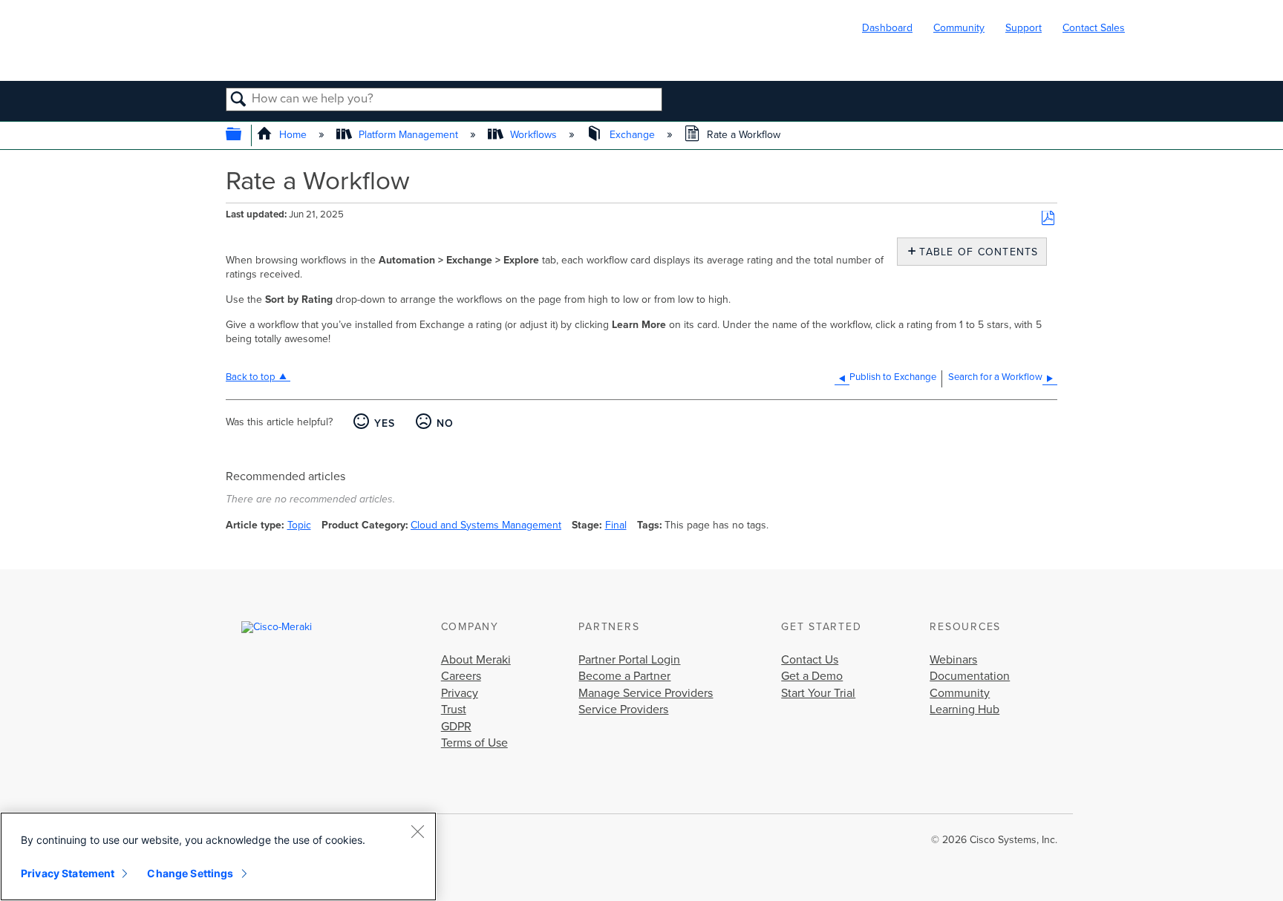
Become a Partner (624, 676)
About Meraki (476, 659)
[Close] (417, 831)
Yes (384, 423)
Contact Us (809, 659)
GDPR (456, 726)
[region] (218, 856)
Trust (453, 709)
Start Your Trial (818, 693)
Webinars (953, 659)
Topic (299, 525)
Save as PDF (1048, 218)
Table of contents (975, 252)
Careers (461, 676)
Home (293, 134)
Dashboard (887, 28)
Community (959, 28)
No (445, 423)
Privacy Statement (67, 873)
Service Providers (623, 709)
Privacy (459, 693)
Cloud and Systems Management (486, 525)
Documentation (970, 676)
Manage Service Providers (645, 693)
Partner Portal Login (629, 659)
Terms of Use (474, 742)
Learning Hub (964, 709)
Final (616, 525)
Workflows (533, 134)
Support (1023, 28)
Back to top (250, 377)
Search (239, 100)
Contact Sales (1093, 28)
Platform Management (408, 134)
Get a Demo (812, 676)
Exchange (632, 134)
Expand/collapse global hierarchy (243, 135)
